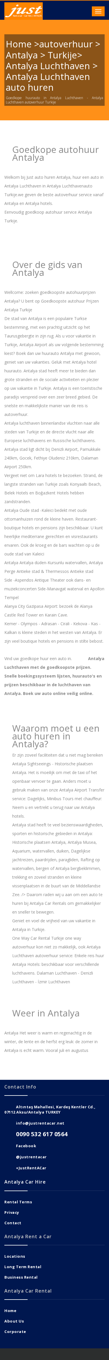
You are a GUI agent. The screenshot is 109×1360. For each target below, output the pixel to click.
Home (10, 1310)
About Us (14, 1321)
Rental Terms (18, 1201)
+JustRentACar (31, 1167)
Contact (13, 1222)
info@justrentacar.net (40, 1123)
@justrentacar (31, 1156)
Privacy (11, 1212)
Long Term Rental (22, 1266)
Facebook (26, 1145)
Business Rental (21, 1277)
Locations (14, 1256)
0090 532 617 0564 (42, 1134)
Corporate (15, 1331)
